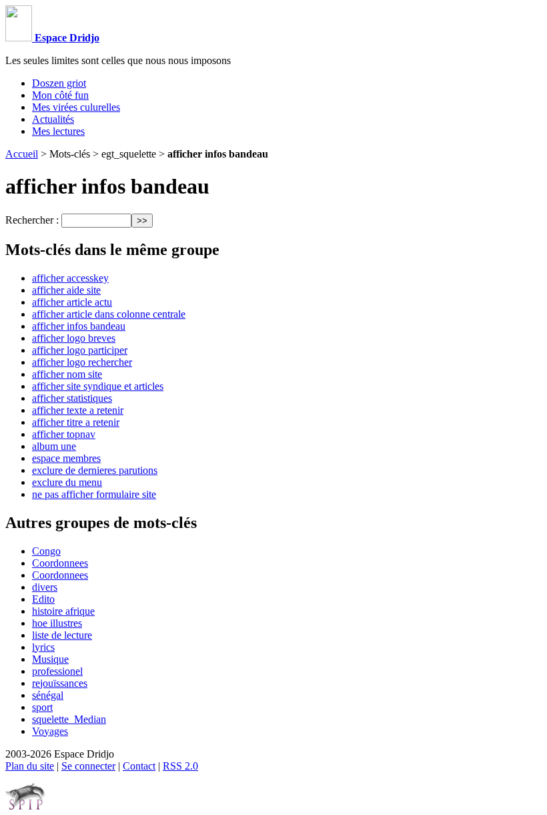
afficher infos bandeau (78, 326)
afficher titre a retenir (75, 422)
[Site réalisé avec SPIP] (25, 807)
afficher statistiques (72, 398)
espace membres (66, 458)
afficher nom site (67, 374)
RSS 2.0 (180, 766)
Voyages (50, 731)
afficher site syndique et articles (97, 386)
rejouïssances (59, 683)
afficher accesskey (70, 278)
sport (42, 707)
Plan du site (29, 766)
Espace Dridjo (65, 37)
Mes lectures (58, 131)
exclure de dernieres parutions (94, 470)
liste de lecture (62, 635)
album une (54, 446)
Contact (139, 766)
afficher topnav (63, 434)
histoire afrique (63, 611)
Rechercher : (32, 220)
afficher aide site (66, 290)
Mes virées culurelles (76, 107)
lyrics (43, 647)
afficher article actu (72, 302)
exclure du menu (67, 482)
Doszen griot (59, 83)
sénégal (47, 695)
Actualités (53, 119)
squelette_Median (69, 719)
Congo (46, 551)
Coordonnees (60, 563)
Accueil (21, 154)
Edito (43, 599)
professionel (57, 671)
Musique (50, 659)
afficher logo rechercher (82, 362)
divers (44, 587)
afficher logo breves (73, 338)
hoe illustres (57, 623)
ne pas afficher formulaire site (94, 494)
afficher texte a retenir (77, 410)
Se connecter (88, 766)
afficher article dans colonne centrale (108, 314)
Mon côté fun (60, 95)
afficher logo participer (79, 350)
